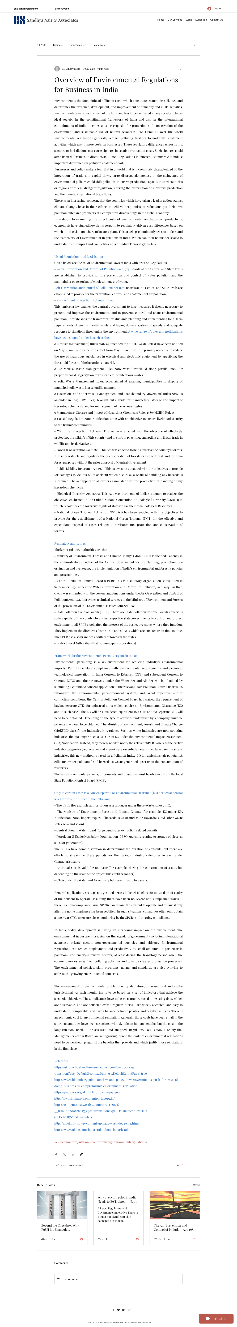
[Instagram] (123, 1310)
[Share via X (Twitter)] (64, 1154)
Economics (99, 45)
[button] (195, 45)
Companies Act (77, 45)
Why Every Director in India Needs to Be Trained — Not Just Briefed (117, 1199)
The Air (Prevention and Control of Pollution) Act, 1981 (174, 1227)
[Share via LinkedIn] (73, 1154)
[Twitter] (118, 1310)
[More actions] (181, 69)
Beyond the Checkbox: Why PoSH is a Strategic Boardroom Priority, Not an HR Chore (60, 1227)
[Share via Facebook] (56, 1154)
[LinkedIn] (129, 1310)
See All (196, 1184)
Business (57, 45)
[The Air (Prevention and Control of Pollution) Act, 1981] (175, 1205)
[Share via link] (81, 1154)
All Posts (41, 45)
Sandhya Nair (40, 20)
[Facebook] (113, 1310)
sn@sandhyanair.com (26, 8)
